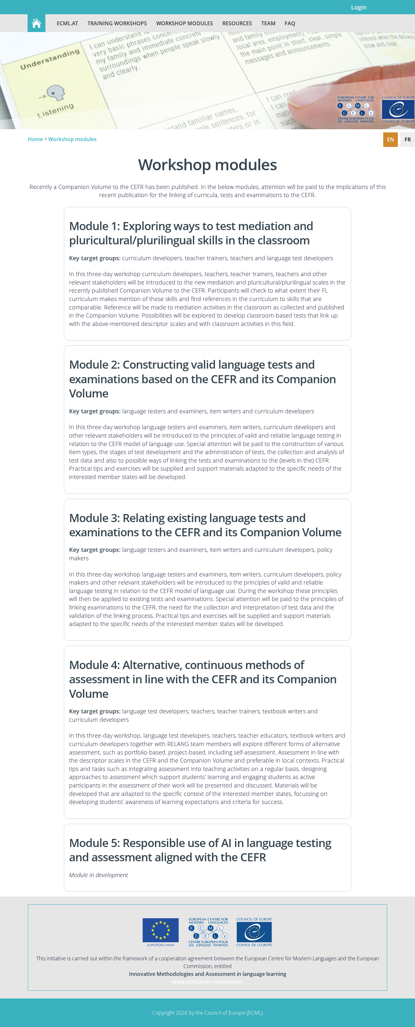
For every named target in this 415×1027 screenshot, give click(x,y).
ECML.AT (67, 23)
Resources (237, 23)
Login (358, 7)
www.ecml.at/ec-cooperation (207, 981)
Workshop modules (184, 23)
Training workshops (117, 23)
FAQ (290, 23)
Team (268, 23)
